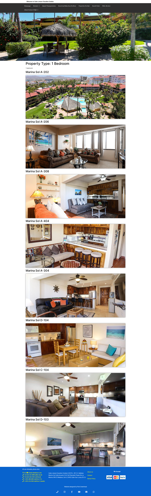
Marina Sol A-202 (37, 72)
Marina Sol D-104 (37, 320)
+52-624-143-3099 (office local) (33, 474)
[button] (36, 6)
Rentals (35, 6)
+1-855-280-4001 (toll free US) (33, 479)
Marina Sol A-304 (37, 270)
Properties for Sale (84, 6)
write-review (106, 6)
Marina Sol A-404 (37, 221)
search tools (96, 6)
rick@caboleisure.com (35, 472)
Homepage (27, 6)
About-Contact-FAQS (30, 10)
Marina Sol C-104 (37, 370)
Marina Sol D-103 (37, 419)
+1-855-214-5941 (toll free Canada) (34, 481)
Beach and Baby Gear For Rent (67, 6)
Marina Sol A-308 (37, 171)
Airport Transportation (49, 6)
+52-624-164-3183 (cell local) (32, 477)
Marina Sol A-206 (37, 121)
